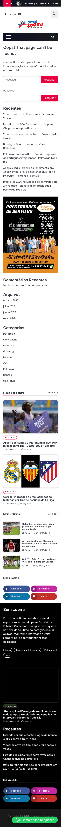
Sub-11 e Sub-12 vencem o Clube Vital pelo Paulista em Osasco (39, 560)
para (7, 655)
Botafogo (9, 333)
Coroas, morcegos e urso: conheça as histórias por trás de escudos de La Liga (28, 498)
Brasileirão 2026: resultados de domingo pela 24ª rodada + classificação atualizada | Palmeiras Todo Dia (30, 185)
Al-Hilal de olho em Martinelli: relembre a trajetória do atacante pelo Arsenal (39, 543)
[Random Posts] (52, 37)
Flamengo (9, 351)
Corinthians (10, 339)
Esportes (8, 345)
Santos (7, 375)
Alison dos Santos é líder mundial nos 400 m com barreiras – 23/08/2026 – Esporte (30, 444)
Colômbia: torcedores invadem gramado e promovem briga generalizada (38, 526)
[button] (35, 820)
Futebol (7, 357)
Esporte (36, 650)
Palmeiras (9, 369)
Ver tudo (52, 392)
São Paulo (9, 380)
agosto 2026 (10, 300)
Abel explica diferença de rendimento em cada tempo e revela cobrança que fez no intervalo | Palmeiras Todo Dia (29, 171)
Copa (8, 650)
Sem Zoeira (11, 449)
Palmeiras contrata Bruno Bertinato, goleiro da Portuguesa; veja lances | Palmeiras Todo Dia (30, 158)
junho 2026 (9, 312)
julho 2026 (9, 306)
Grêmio (7, 363)
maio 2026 (9, 318)
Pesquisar (9, 90)
